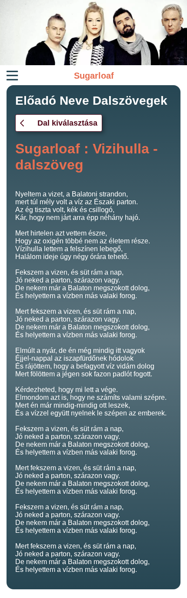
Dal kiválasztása (67, 123)
